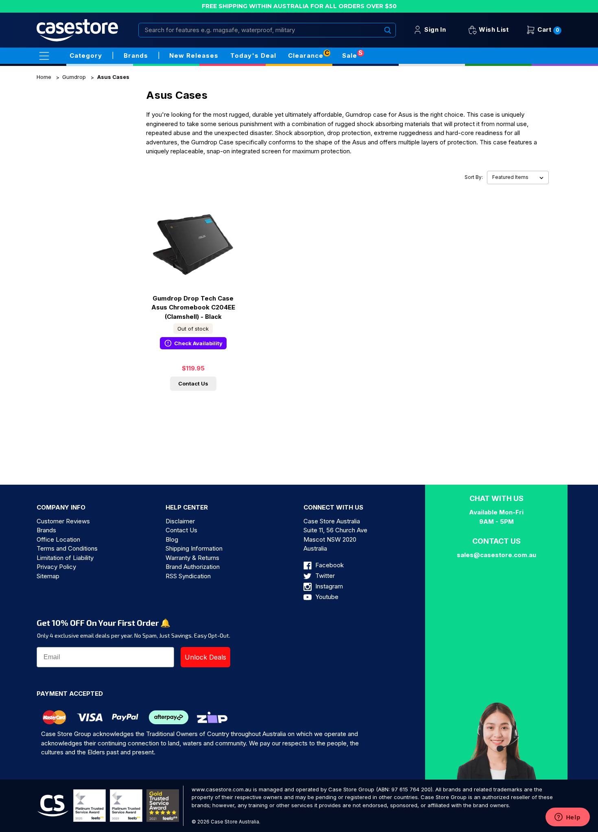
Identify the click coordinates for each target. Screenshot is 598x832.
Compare (190, 251)
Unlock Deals (205, 657)
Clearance (305, 55)
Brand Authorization (193, 567)
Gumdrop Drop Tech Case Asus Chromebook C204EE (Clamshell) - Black (193, 307)
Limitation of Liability (65, 558)
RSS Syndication (188, 576)
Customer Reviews (63, 521)
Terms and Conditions (67, 548)
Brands (46, 530)
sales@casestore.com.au (496, 555)
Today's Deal (253, 55)
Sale (349, 55)
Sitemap (48, 576)
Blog (172, 539)
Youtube (326, 597)
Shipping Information (194, 548)
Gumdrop (74, 77)
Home (44, 77)
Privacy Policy (56, 567)
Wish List (493, 29)
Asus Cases (113, 77)
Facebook (329, 565)
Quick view (193, 237)
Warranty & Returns (192, 558)
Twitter (324, 575)
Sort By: (474, 177)
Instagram (328, 586)
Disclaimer (180, 521)
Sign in (434, 29)
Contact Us (193, 383)
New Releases (193, 55)
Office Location (58, 539)
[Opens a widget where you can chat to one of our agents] (567, 818)
